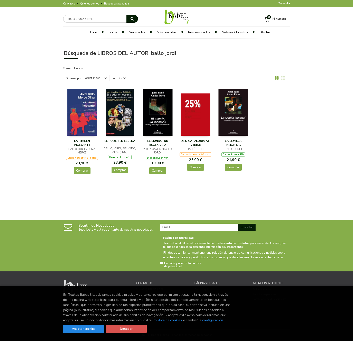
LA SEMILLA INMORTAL (233, 143)
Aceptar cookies (83, 329)
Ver (114, 78)
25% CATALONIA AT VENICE (195, 143)
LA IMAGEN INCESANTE (82, 143)
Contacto (69, 4)
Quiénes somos (89, 4)
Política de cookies (167, 320)
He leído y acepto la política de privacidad (182, 265)
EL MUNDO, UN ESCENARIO (157, 143)
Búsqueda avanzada (116, 4)
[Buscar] (132, 19)
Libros (112, 32)
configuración (212, 320)
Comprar (82, 170)
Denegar (126, 329)
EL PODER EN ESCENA (119, 141)
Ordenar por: (74, 78)
